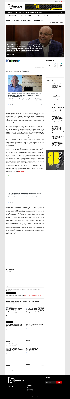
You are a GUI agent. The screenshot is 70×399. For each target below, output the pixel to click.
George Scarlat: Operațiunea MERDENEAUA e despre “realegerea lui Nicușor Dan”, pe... (14, 349)
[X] (10, 61)
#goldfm (12, 301)
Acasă (7, 20)
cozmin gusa (25, 301)
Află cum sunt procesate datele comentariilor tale (32, 295)
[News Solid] (8, 54)
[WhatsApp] (12, 61)
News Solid (14, 54)
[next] (60, 15)
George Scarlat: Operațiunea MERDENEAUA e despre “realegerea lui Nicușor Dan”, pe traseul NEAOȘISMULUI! (58, 102)
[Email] (14, 61)
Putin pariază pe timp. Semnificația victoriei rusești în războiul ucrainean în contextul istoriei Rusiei (56, 85)
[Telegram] (19, 61)
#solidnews (17, 301)
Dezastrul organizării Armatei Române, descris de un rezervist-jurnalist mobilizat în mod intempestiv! (14, 314)
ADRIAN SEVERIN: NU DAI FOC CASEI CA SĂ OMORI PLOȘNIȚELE (58, 137)
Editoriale (11, 20)
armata (21, 301)
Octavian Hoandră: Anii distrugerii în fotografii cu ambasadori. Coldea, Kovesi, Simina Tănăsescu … (57, 144)
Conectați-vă (55, 63)
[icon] (61, 1)
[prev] (59, 15)
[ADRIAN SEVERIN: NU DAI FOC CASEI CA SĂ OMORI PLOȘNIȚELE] (48, 138)
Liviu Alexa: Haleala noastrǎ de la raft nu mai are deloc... (34, 325)
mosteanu (37, 301)
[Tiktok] (10, 386)
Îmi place (48, 63)
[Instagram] (9, 386)
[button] (61, 12)
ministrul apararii (31, 301)
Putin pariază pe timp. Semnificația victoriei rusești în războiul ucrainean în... (14, 325)
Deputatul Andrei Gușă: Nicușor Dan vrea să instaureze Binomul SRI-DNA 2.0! (35, 313)
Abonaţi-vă (59, 382)
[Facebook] (7, 61)
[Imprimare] (17, 61)
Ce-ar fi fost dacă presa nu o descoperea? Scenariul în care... (33, 349)
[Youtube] (12, 386)
